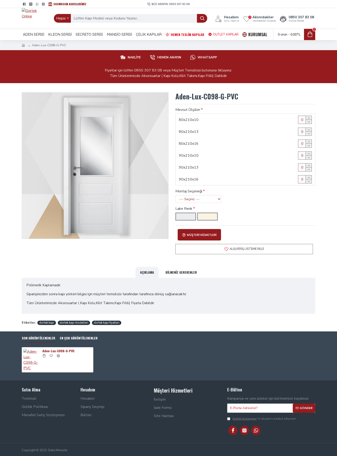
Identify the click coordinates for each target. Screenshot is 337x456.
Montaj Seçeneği (188, 191)
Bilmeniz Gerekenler (181, 272)
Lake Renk (183, 208)
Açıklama (147, 272)
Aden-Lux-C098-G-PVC (58, 351)
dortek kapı (46, 323)
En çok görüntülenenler (79, 338)
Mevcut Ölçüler (187, 109)
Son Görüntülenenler (38, 338)
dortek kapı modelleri (74, 323)
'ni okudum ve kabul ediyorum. (264, 419)
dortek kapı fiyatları (106, 323)
